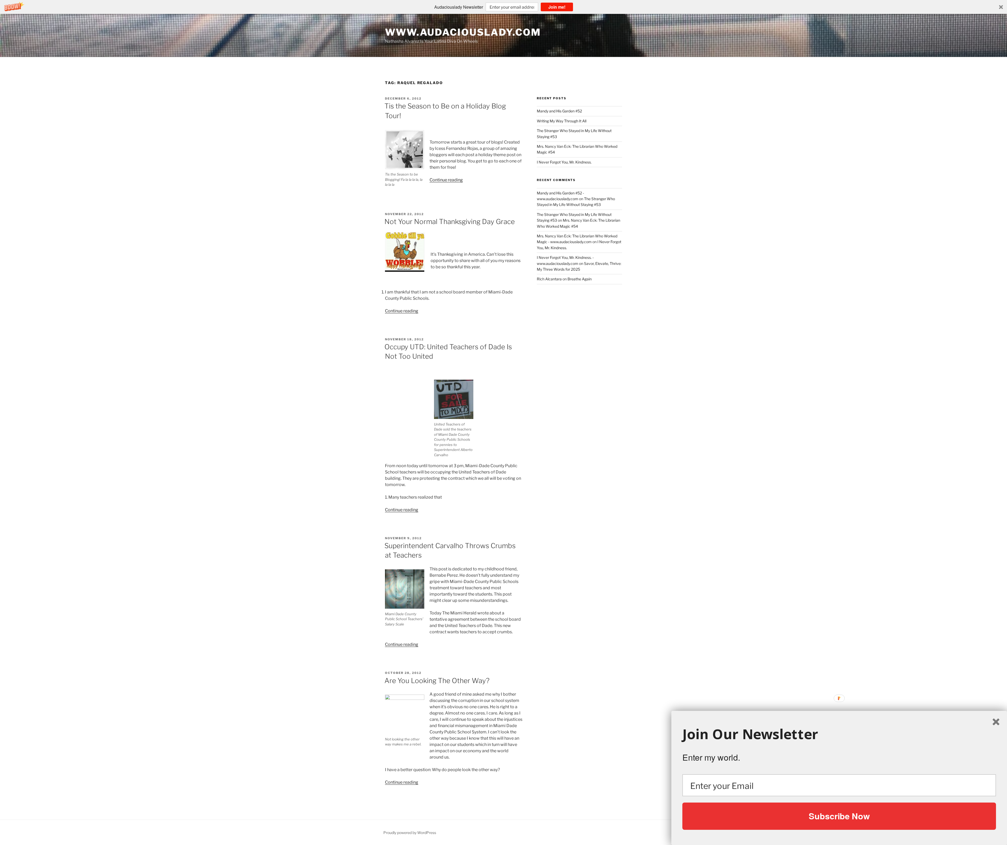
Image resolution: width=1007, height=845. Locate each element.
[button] (503, 7)
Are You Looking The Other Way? (437, 681)
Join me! (556, 7)
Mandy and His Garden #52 (559, 111)
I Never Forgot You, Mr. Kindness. (564, 162)
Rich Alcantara (549, 279)
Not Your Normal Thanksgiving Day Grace (449, 221)
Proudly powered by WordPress (409, 832)
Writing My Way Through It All (561, 121)
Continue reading (446, 179)
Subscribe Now (839, 816)
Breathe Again (579, 279)
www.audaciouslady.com (463, 32)
